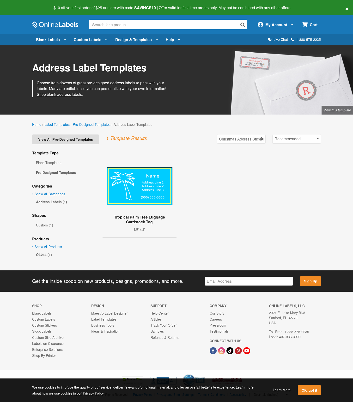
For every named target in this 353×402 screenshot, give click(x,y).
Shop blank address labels (59, 94)
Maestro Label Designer (109, 313)
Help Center (160, 313)
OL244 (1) (44, 254)
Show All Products (48, 246)
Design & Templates (133, 39)
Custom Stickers (44, 325)
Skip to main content (17, 4)
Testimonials (219, 331)
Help (170, 39)
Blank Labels (48, 39)
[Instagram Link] (222, 350)
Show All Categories (49, 193)
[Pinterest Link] (239, 350)
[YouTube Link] (246, 350)
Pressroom (218, 325)
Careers (216, 319)
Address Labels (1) (51, 201)
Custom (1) (44, 225)
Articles (156, 319)
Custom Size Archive (48, 337)
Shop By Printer (44, 355)
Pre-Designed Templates (91, 124)
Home (36, 124)
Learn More (282, 389)
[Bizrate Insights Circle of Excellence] (203, 374)
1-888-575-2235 (308, 39)
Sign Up (310, 281)
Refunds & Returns (165, 337)
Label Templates (57, 124)
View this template (337, 110)
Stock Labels (42, 331)
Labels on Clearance (48, 343)
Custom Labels (87, 39)
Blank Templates (48, 162)
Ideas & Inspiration (105, 331)
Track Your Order (164, 325)
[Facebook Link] (214, 350)
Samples (157, 331)
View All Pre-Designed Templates (65, 139)
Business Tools (102, 325)
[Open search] (242, 24)
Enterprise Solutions (47, 349)
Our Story (217, 313)
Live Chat (281, 39)
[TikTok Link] (230, 350)
